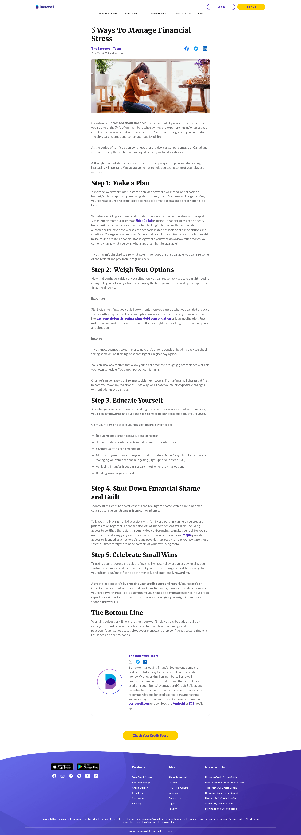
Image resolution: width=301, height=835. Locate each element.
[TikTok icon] (71, 776)
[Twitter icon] (79, 776)
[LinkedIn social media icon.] (96, 776)
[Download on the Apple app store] (62, 765)
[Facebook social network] (54, 776)
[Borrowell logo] (45, 7)
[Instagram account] (62, 776)
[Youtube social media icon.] (87, 776)
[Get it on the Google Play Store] (88, 765)
